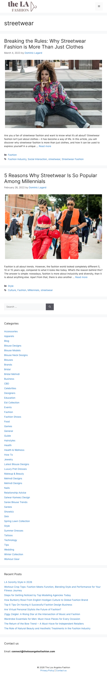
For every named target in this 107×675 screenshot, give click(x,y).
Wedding (9, 549)
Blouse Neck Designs (16, 355)
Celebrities (10, 388)
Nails (7, 488)
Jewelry (8, 459)
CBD (6, 383)
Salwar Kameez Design (17, 497)
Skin (6, 516)
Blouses (8, 359)
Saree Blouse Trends (15, 502)
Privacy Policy (47, 670)
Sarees (8, 507)
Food (7, 421)
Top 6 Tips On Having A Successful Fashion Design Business (38, 604)
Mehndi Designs (13, 478)
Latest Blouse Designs (16, 464)
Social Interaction (37, 159)
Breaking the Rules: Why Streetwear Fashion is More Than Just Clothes (45, 44)
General (8, 431)
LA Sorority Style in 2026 (18, 582)
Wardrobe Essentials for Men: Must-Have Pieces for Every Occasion (42, 619)
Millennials (33, 290)
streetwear (54, 159)
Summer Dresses (13, 530)
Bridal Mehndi (12, 374)
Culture (12, 290)
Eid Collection (11, 402)
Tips (6, 544)
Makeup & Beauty (14, 473)
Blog (6, 341)
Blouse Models (12, 350)
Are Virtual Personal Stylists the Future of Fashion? (32, 609)
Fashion (12, 154)
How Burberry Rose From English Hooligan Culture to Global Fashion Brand (46, 600)
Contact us (61, 670)
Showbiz (9, 511)
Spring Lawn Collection (17, 521)
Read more (45, 146)
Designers (9, 393)
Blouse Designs (12, 345)
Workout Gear (12, 559)
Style (11, 286)
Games (8, 426)
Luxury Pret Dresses (15, 469)
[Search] (50, 307)
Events (8, 407)
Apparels (9, 336)
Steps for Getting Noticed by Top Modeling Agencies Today (37, 595)
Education (9, 397)
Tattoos (8, 535)
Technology (10, 540)
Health (8, 445)
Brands (8, 364)
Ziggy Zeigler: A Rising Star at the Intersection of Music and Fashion (42, 614)
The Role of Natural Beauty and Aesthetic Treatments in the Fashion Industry (47, 628)
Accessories (11, 331)
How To (8, 454)
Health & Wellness (14, 450)
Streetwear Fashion (73, 159)
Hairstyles (9, 440)
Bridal (7, 369)
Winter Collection (13, 554)
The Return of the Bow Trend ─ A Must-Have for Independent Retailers (44, 623)
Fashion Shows (12, 416)
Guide (7, 435)
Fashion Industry (17, 159)
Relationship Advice (15, 492)
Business (9, 378)
